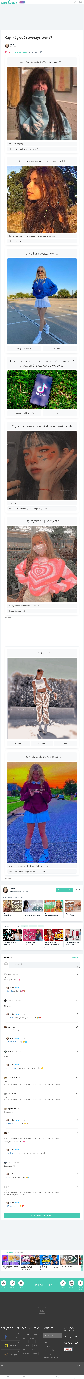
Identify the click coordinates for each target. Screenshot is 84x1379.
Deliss (10, 1133)
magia (32, 1342)
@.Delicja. (10, 1153)
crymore (10, 1001)
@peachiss (10, 1017)
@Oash (9, 1206)
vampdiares (12, 1094)
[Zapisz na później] (41, 52)
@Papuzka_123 (11, 1123)
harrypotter (26, 1345)
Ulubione (35, 52)
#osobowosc (33, 926)
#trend (41, 926)
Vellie (12, 44)
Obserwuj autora (66, 890)
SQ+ (22, 2)
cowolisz (33, 1357)
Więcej (73, 1377)
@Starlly (9, 1177)
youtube (33, 1349)
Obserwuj (21, 52)
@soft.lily (9, 991)
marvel (25, 1357)
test (24, 1338)
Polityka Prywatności (50, 1354)
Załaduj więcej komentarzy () (42, 1215)
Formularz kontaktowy (50, 1357)
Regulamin (46, 1346)
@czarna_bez (11, 1042)
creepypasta (26, 1353)
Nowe (8, 1377)
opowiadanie (26, 1334)
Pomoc (45, 1342)
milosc (36, 1334)
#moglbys (24, 926)
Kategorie (40, 1377)
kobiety (25, 1342)
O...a (9, 974)
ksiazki (25, 1349)
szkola (35, 1353)
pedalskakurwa (13, 1051)
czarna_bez (11, 1027)
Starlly (10, 1163)
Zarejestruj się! (42, 1285)
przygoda (31, 1338)
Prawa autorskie (48, 1350)
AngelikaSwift (12, 1078)
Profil (78, 890)
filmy (35, 1345)
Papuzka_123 (12, 1109)
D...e (9, 1187)
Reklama (50, 1335)
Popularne (24, 1377)
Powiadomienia (57, 1377)
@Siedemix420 (12, 1068)
